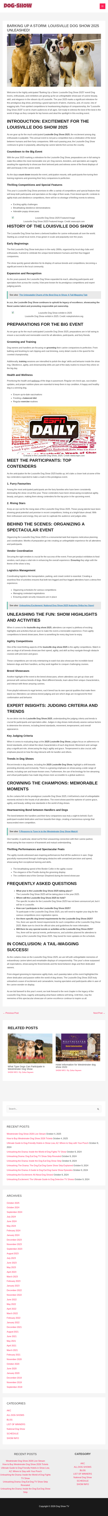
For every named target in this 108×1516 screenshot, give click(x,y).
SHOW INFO (13, 1072)
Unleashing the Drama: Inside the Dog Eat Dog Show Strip (34, 1161)
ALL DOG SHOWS (15, 1415)
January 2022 (13, 1322)
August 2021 (13, 1332)
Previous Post (11, 1013)
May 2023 (11, 1267)
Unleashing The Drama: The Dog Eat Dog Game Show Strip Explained (40, 1165)
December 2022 (14, 1290)
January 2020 (13, 1373)
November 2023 (14, 1244)
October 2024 (13, 1207)
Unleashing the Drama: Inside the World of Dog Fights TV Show (36, 1152)
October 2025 (13, 1203)
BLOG (10, 1420)
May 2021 (11, 1341)
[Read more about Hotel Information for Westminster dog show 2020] (78, 1047)
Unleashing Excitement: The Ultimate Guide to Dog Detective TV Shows (40, 1179)
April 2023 (11, 1272)
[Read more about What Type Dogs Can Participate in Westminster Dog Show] (30, 1048)
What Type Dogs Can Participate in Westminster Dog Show (26, 1067)
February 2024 (13, 1230)
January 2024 (13, 1235)
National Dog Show (16, 1429)
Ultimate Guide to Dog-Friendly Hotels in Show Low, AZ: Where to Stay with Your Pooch (48, 1143)
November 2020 (14, 1359)
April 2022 (11, 1309)
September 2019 (14, 1387)
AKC (9, 1410)
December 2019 (14, 1378)
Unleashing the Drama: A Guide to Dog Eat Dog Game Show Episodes (40, 1170)
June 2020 (12, 1368)
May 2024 (11, 1226)
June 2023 (12, 1263)
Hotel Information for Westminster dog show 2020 (76, 1065)
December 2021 (14, 1327)
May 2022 (11, 1304)
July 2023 (11, 1258)
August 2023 (13, 1253)
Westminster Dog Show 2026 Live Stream (26, 1134)
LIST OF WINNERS (16, 1424)
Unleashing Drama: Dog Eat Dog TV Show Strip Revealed (34, 1156)
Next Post (99, 1013)
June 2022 (12, 1299)
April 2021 (11, 1345)
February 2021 (13, 1355)
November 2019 (14, 1382)
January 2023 (13, 1286)
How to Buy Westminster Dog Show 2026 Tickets (29, 1138)
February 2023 (13, 1281)
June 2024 (12, 1221)
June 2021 (12, 1336)
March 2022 (12, 1313)
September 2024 (14, 1212)
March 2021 (12, 1350)
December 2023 (14, 1240)
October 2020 (13, 1364)
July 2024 (11, 1217)
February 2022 (13, 1318)
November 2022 (14, 1295)
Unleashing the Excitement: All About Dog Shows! (30, 1175)
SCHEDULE (13, 1433)
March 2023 (12, 1276)
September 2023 (14, 1249)
